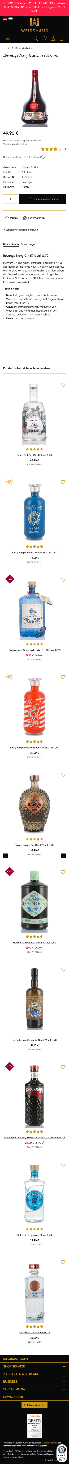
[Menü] (7, 38)
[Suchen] (35, 38)
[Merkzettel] (44, 38)
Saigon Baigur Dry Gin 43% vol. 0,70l (34, 845)
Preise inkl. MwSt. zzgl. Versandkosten (22, 140)
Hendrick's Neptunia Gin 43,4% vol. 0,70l (34, 942)
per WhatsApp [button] (36, 217)
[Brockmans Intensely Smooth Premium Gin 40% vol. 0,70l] (34, 1096)
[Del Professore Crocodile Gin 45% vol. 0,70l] (34, 998)
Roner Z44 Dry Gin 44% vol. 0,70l (34, 455)
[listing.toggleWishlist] (63, 385)
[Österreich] (11, 18)
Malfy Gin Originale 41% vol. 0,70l (34, 1235)
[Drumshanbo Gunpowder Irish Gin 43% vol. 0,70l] (34, 608)
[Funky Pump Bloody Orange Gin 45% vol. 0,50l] (34, 706)
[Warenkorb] (61, 38)
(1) (53, 150)
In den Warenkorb (45, 199)
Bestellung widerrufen (34, 1405)
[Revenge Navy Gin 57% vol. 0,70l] (34, 95)
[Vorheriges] (5, 856)
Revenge (27, 182)
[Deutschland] (5, 18)
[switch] (62, 1459)
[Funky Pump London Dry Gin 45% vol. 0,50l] (34, 511)
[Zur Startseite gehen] (34, 25)
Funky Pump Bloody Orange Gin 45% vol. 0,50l (34, 747)
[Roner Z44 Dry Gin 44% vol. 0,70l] (34, 413)
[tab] (11, 244)
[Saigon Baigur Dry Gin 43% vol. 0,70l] (34, 803)
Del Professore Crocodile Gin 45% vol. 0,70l (34, 1040)
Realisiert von (50, 1460)
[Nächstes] (63, 856)
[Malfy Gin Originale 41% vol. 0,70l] (34, 1193)
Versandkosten (47, 1443)
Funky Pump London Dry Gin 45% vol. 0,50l (34, 552)
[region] (34, 95)
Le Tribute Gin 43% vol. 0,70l (34, 1332)
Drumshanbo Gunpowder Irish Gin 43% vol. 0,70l (34, 650)
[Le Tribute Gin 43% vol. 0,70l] (34, 1291)
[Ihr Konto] (52, 38)
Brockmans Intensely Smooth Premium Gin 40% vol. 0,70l (34, 1137)
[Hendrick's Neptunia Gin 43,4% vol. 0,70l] (34, 901)
